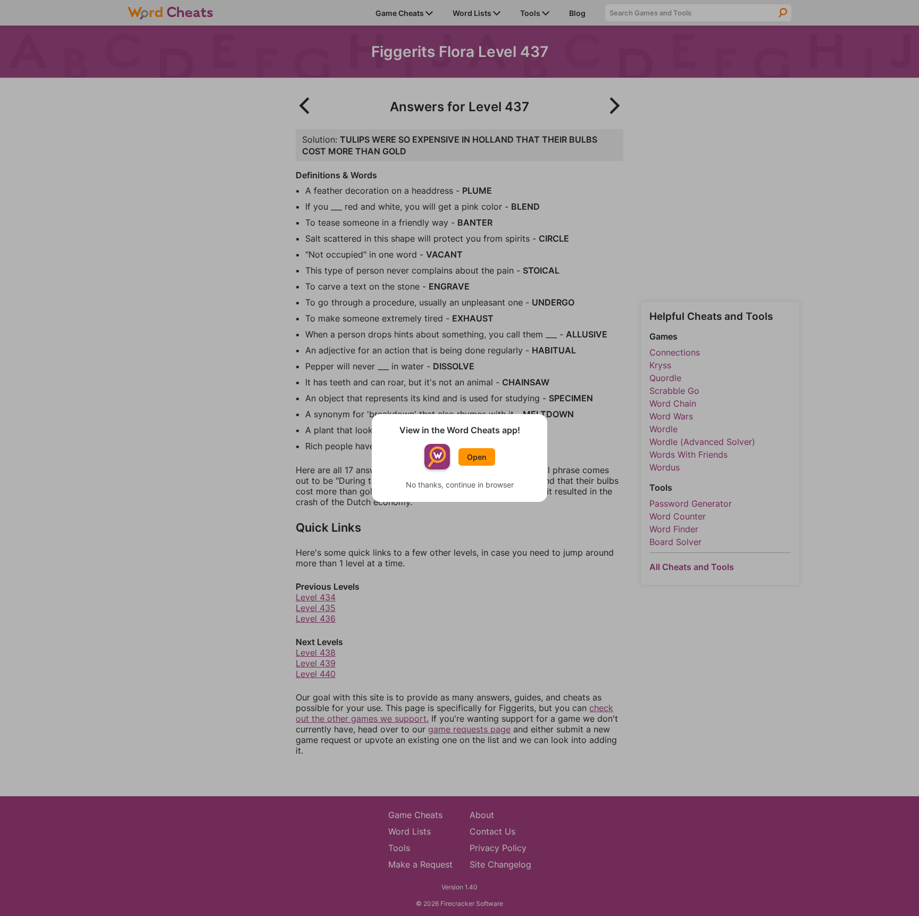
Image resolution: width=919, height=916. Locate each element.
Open (477, 456)
